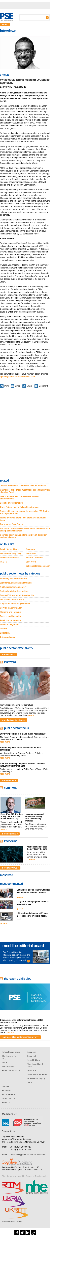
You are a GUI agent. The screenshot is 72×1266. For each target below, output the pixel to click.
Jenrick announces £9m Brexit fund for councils (23, 486)
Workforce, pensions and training (15, 583)
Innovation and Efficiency (12, 599)
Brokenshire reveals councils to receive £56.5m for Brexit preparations (24, 512)
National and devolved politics (14, 591)
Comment (43, 386)
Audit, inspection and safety (13, 587)
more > (30, 715)
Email (17, 386)
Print (6, 386)
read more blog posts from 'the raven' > (20, 1037)
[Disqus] (25, 434)
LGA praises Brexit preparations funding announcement (19, 497)
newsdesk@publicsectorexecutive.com (27, 1154)
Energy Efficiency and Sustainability (17, 595)
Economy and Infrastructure (13, 579)
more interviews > (10, 868)
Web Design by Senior (12, 1221)
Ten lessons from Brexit (11, 524)
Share (29, 386)
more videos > (8, 654)
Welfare (3, 629)
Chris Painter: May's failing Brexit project (19, 507)
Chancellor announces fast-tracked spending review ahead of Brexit (25, 491)
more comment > (10, 834)
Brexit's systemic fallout (11, 503)
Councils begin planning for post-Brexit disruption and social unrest (23, 536)
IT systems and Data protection (15, 604)
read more (5, 742)
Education (5, 633)
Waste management (9, 624)
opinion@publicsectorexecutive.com (17, 376)
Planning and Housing (10, 612)
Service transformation (11, 608)
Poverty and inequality (10, 616)
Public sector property (10, 620)
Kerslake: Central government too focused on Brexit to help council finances (25, 529)
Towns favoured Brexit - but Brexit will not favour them (23, 519)
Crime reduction (7, 637)
